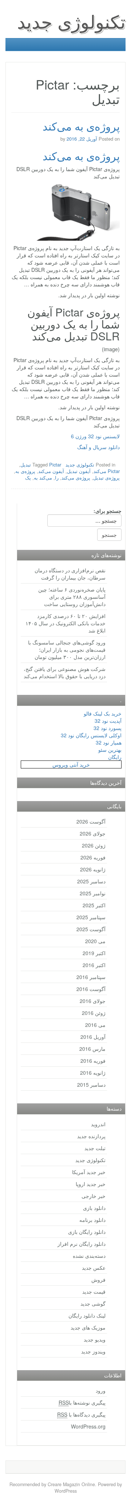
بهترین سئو (110, 749)
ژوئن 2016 (94, 1012)
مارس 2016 (92, 1048)
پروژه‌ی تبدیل (106, 477)
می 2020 (95, 941)
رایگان (115, 756)
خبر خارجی (94, 1195)
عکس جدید (94, 1267)
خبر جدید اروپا (91, 1183)
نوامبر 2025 (93, 893)
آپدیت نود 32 (108, 720)
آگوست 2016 (91, 988)
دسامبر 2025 (91, 881)
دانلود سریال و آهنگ (98, 447)
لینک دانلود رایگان (87, 1315)
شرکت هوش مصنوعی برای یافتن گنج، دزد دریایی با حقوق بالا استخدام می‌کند (65, 672)
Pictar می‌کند (107, 471)
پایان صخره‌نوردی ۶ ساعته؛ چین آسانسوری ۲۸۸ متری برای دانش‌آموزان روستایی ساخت (72, 597)
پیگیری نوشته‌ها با (82, 1402)
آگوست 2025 (91, 929)
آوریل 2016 (93, 1036)
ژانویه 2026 (93, 869)
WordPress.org (88, 1426)
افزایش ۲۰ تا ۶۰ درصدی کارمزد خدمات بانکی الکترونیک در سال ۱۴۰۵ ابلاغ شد (65, 623)
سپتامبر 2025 (91, 917)
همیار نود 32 (109, 742)
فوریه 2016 (93, 1060)
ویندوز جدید (93, 1351)
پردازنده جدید (91, 1136)
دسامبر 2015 (91, 1084)
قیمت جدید (94, 1291)
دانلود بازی (94, 1207)
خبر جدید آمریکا (89, 1172)
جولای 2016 (93, 1000)
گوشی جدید (93, 1303)
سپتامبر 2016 (91, 976)
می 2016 (95, 1024)
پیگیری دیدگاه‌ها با (81, 1414)
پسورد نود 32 (108, 727)
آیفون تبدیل (79, 471)
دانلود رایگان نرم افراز (81, 1243)
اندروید (98, 1124)
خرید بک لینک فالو (103, 713)
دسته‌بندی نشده (89, 1255)
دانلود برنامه (92, 1219)
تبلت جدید (95, 1148)
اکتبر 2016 (94, 965)
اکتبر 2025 (94, 905)
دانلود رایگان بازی (87, 1231)
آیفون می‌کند (51, 471)
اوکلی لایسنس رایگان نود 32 (91, 735)
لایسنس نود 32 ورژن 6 (95, 436)
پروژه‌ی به (25, 471)
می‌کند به (43, 477)
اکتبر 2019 (94, 953)
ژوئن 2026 (94, 845)
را (57, 477)
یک (28, 477)
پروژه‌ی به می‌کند (81, 126)
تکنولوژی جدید (71, 21)
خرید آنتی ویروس (71, 764)
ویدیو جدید (95, 1339)
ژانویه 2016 (93, 1072)
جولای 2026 (93, 833)
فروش (98, 1279)
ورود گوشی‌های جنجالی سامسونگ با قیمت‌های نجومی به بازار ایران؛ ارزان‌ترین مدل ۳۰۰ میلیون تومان (67, 649)
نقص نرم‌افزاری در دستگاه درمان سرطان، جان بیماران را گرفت (70, 574)
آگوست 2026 (91, 821)
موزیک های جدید (88, 1327)
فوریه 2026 (93, 857)
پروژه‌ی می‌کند (75, 477)
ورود (101, 1390)
